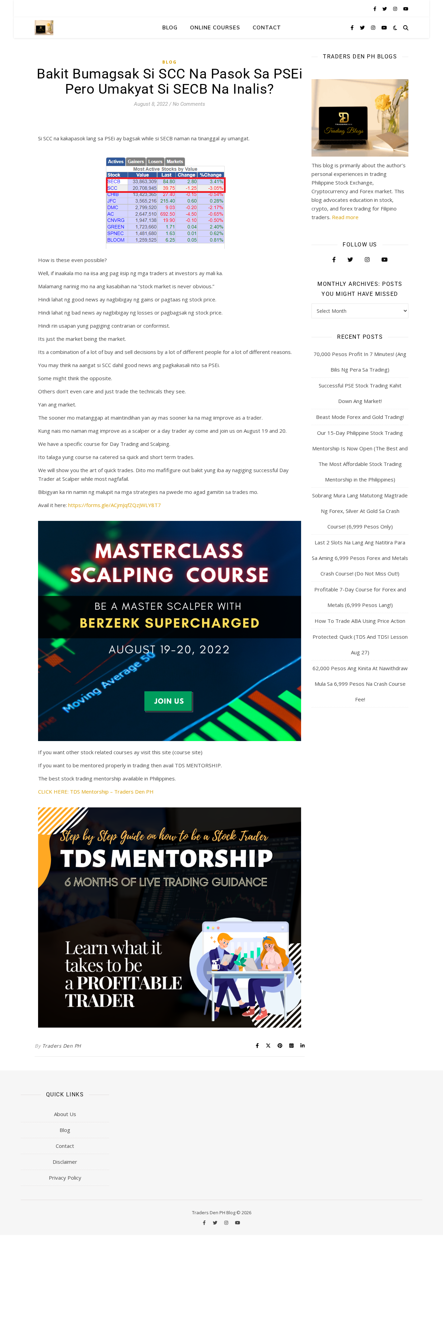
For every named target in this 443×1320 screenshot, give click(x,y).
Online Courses (215, 27)
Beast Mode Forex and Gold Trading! (360, 416)
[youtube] (405, 9)
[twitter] (385, 9)
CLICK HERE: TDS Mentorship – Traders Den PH (96, 791)
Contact (267, 27)
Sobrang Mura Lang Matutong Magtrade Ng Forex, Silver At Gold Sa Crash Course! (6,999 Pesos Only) (360, 511)
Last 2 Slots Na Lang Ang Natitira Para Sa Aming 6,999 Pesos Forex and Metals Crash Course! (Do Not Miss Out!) (360, 558)
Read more (345, 217)
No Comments (189, 104)
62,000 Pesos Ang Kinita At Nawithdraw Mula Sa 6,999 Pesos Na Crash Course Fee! (360, 684)
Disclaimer (65, 1161)
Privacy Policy (65, 1177)
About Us (65, 1114)
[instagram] (395, 9)
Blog (170, 27)
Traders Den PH (61, 1045)
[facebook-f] (375, 9)
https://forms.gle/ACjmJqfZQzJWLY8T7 (114, 505)
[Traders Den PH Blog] (44, 27)
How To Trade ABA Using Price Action (360, 620)
